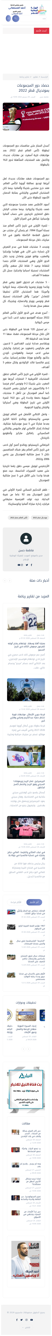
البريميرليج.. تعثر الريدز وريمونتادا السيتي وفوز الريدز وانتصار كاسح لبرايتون (29, 784)
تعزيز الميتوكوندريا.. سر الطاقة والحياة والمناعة (31, 1198)
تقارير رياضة (24, 77)
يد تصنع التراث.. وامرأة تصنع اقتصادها (31, 1150)
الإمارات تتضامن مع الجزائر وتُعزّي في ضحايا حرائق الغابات (31, 912)
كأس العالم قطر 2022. (18, 517)
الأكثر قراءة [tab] (16, 902)
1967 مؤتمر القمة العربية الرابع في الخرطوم (31, 927)
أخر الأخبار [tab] (34, 902)
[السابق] (5, 581)
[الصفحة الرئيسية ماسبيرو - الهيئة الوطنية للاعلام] (24, 9)
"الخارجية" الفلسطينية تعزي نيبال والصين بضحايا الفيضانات (31, 942)
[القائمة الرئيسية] (8, 18)
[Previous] (23, 1049)
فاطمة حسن (44, 96)
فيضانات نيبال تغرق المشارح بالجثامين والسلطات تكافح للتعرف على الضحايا (33, 958)
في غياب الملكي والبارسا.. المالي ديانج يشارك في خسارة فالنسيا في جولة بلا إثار (26, 855)
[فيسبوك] (31, 565)
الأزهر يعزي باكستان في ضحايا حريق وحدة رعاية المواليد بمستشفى (32, 976)
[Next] (28, 1049)
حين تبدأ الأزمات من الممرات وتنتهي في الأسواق (32, 1214)
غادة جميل (40, 635)
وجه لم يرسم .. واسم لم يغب (30, 1165)
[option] (26, 1025)
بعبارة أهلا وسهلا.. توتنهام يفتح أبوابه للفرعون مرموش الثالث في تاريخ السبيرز (26, 646)
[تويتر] (27, 565)
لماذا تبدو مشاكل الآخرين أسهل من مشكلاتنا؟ (33, 1181)
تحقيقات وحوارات (26, 1013)
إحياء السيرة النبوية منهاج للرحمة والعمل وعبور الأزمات (26, 1029)
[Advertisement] (26, 52)
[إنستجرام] (22, 565)
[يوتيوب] (19, 565)
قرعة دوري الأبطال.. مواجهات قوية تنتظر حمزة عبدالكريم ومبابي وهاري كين (27, 717)
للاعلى (27, 1327)
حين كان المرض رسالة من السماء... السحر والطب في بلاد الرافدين (31, 1133)
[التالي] (10, 581)
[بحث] (15, 18)
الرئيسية (44, 77)
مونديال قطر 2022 (40, 517)
